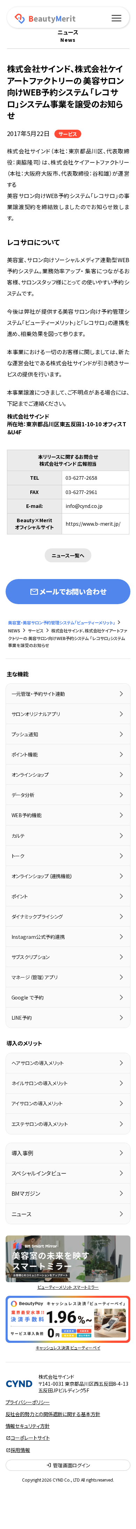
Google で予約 (28, 997)
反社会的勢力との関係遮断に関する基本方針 (53, 1414)
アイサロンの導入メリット (37, 1103)
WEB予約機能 (26, 815)
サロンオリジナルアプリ (36, 713)
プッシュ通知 (25, 734)
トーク (18, 855)
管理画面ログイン (68, 1465)
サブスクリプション (31, 956)
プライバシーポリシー (28, 1402)
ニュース (22, 1214)
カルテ (18, 835)
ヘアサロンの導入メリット (38, 1062)
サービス (68, 133)
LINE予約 (22, 1017)
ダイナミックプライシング (37, 916)
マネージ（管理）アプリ (35, 977)
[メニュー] (116, 17)
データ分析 (23, 794)
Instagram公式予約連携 (38, 936)
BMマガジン (26, 1193)
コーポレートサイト (30, 1437)
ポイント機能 (25, 754)
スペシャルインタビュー (39, 1173)
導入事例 (23, 1153)
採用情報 (20, 1449)
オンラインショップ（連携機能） (42, 876)
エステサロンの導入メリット (40, 1123)
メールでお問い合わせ (68, 591)
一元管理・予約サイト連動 (38, 693)
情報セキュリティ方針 (28, 1425)
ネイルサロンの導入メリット (40, 1083)
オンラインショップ (30, 774)
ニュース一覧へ (68, 555)
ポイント (20, 896)
